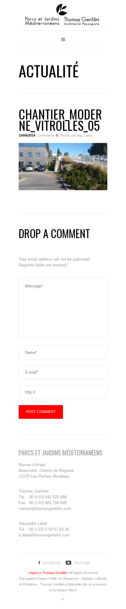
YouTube (82, 563)
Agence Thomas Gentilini (48, 573)
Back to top (63, 599)
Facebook (52, 563)
